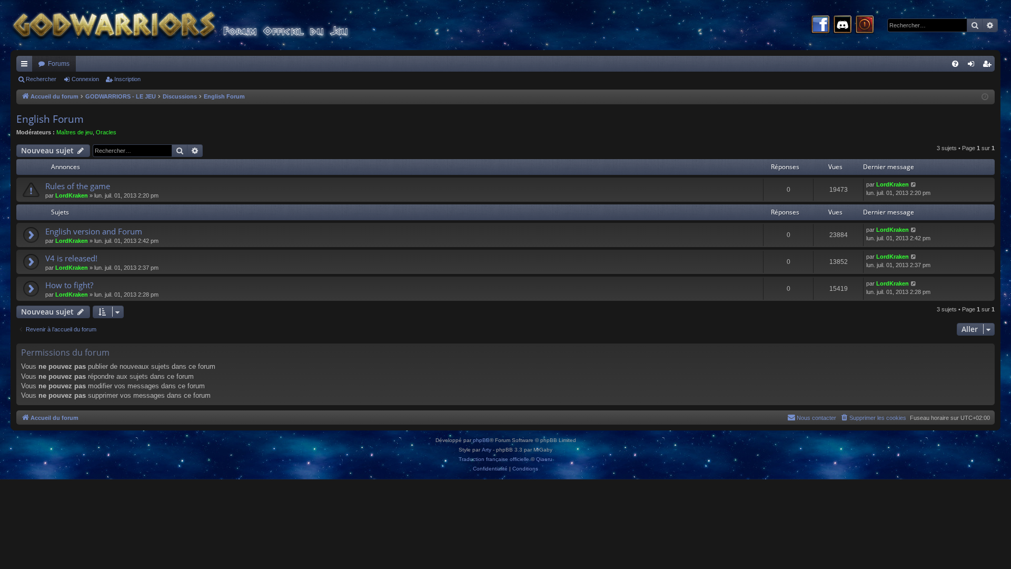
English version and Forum (93, 231)
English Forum (50, 119)
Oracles (106, 132)
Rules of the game (77, 186)
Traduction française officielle (494, 459)
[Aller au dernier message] (913, 185)
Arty (486, 450)
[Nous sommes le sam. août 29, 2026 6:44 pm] (985, 97)
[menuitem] (955, 64)
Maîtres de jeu (74, 132)
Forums (59, 63)
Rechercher (41, 79)
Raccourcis (26, 66)
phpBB (481, 440)
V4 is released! (71, 258)
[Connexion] (864, 25)
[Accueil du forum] (200, 25)
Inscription (127, 79)
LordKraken (71, 195)
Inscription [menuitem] (989, 66)
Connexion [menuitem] (973, 66)
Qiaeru (544, 459)
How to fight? (69, 285)
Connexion (85, 79)
